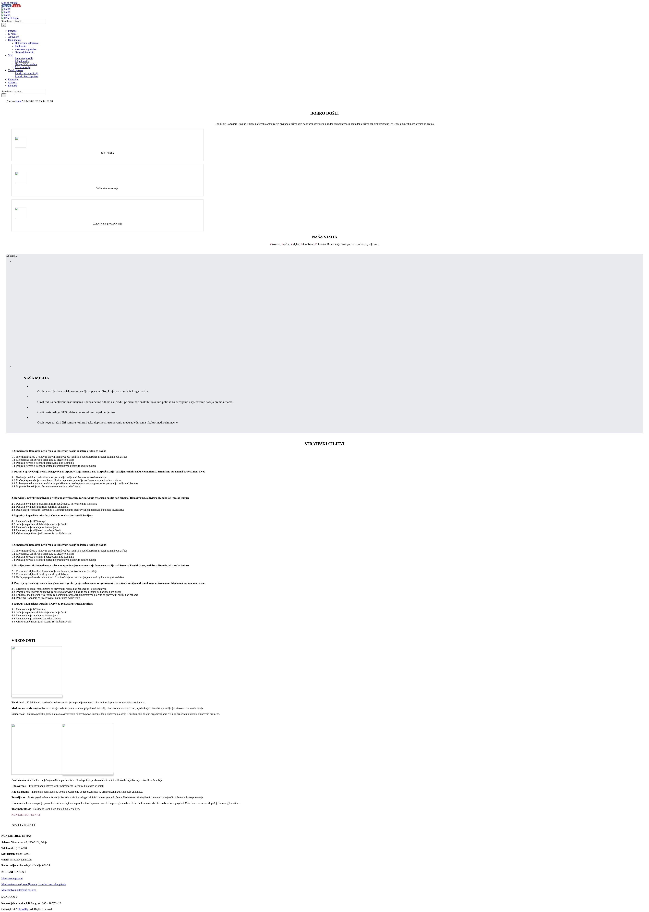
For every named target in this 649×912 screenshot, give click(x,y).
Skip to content (9, 2)
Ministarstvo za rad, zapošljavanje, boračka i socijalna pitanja (33, 884)
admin (18, 101)
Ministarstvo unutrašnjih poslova (18, 890)
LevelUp (23, 909)
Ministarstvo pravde (11, 878)
